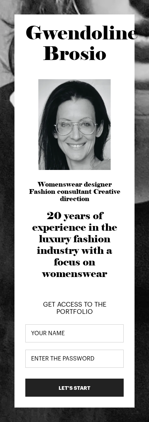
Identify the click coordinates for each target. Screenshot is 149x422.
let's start (74, 388)
